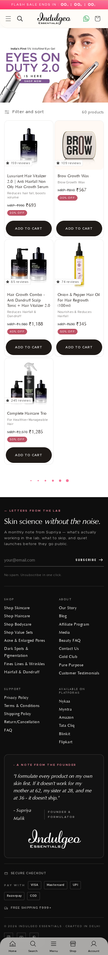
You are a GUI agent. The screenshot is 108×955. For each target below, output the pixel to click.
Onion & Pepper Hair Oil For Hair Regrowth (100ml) (79, 300)
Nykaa (64, 701)
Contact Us (69, 648)
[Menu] (8, 19)
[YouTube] (21, 937)
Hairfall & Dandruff (21, 672)
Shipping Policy (17, 713)
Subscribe (86, 560)
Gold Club (68, 656)
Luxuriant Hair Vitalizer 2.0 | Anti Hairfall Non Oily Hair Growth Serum (27, 181)
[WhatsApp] (34, 937)
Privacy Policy (16, 697)
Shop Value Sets (18, 632)
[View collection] (54, 65)
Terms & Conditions (22, 705)
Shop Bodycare (18, 624)
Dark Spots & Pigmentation (16, 652)
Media (64, 632)
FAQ (8, 730)
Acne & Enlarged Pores (24, 640)
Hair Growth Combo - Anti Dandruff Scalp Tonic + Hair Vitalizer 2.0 (28, 300)
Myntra (65, 709)
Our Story (68, 608)
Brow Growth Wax (73, 176)
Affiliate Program (74, 624)
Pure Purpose (71, 665)
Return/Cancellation (22, 722)
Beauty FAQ (70, 640)
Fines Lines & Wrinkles (24, 664)
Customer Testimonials (79, 673)
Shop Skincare (17, 608)
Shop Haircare (17, 616)
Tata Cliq (66, 725)
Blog (62, 616)
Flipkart (66, 742)
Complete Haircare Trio (27, 413)
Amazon (66, 717)
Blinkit (64, 734)
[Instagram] (8, 937)
